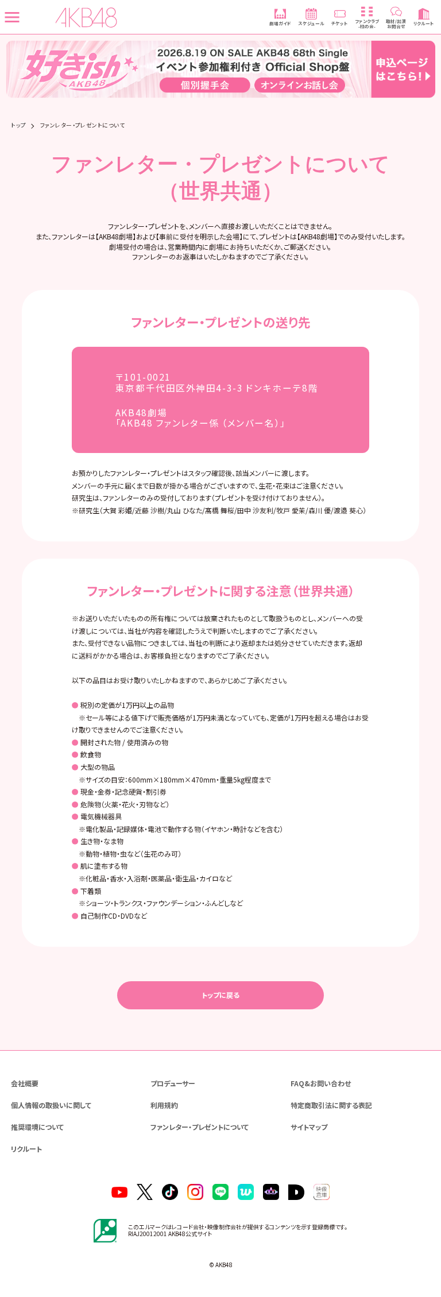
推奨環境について (37, 1127)
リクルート (26, 1148)
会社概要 (24, 1083)
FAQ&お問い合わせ (321, 1083)
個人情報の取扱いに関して (51, 1105)
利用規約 (164, 1105)
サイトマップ (309, 1127)
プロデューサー (172, 1083)
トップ (18, 126)
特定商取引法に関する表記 (331, 1105)
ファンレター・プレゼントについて (199, 1127)
